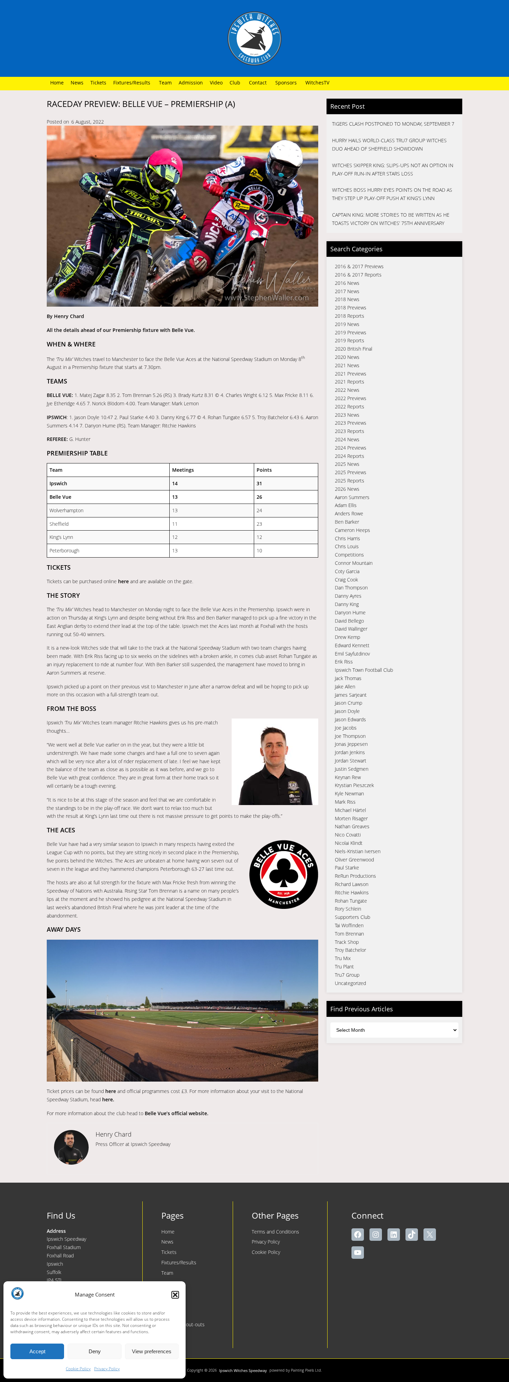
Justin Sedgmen (351, 769)
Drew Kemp (347, 637)
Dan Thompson (351, 587)
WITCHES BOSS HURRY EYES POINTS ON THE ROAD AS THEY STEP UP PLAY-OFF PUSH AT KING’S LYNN (392, 194)
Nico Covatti (348, 834)
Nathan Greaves (352, 826)
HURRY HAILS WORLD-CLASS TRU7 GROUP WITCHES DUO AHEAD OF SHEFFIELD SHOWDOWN (389, 144)
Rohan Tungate (351, 900)
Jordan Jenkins (350, 752)
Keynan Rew (348, 777)
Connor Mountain (354, 563)
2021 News (347, 365)
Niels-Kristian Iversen (358, 851)
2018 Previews (350, 307)
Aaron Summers (352, 497)
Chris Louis (347, 546)
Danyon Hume (350, 612)
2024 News (347, 439)
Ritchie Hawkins (352, 892)
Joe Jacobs (346, 727)
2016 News (347, 283)
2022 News (347, 390)
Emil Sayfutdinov (352, 653)
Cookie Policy (78, 1369)
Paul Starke (347, 867)
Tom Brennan (349, 933)
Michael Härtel (350, 810)
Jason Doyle (347, 711)
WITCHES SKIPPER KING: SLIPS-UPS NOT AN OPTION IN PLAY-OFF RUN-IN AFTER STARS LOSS (392, 169)
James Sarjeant (351, 695)
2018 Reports (349, 316)
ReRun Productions (355, 876)
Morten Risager (351, 818)
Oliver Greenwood (354, 859)
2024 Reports (349, 456)
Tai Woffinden (349, 925)
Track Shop (347, 942)
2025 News (347, 464)
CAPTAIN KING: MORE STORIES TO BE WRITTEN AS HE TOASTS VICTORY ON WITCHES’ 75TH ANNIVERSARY (390, 218)
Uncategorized (350, 983)
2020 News (347, 357)
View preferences (151, 1351)
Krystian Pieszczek (354, 785)
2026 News (347, 489)
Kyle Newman (349, 793)
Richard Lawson (351, 884)
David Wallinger (351, 628)
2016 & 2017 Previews (359, 266)
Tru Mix (343, 958)
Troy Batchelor (350, 950)
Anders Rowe (349, 513)
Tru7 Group (347, 975)
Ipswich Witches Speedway (243, 1370)
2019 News (347, 324)
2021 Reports (349, 381)
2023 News (347, 415)
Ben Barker (347, 521)
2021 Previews (350, 373)
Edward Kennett (352, 645)
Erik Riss (344, 661)
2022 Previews (350, 398)
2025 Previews (350, 472)
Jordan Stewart (350, 760)
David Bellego (349, 620)
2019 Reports (349, 340)
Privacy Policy (107, 1369)
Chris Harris (347, 538)
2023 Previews (350, 422)
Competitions (349, 554)
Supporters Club (352, 917)
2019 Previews (350, 332)
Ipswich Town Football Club (364, 670)
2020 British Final (353, 348)
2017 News (347, 291)
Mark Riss (345, 801)
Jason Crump (348, 702)
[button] (175, 1294)
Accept (37, 1351)
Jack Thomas (348, 678)
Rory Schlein (348, 908)
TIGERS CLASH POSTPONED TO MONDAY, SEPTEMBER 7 (393, 123)
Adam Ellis (346, 505)
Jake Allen (345, 686)
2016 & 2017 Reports (358, 274)
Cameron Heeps (352, 530)
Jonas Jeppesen (351, 744)
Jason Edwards (350, 719)
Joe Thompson (350, 736)
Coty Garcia (347, 571)
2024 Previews (350, 447)
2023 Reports (349, 431)
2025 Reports (349, 480)
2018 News (347, 299)
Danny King (347, 604)
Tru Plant (344, 966)
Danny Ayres (348, 596)
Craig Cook (346, 579)
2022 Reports (349, 406)
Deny (95, 1351)
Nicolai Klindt (349, 843)
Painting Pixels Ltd (306, 1370)
